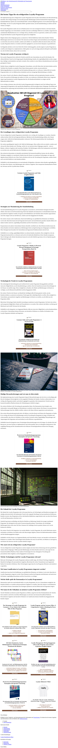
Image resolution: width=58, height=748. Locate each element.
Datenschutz (6, 743)
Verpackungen (36, 717)
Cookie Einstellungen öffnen (7, 737)
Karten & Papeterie (5, 6)
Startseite (3, 3)
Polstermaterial (6, 729)
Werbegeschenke (4, 8)
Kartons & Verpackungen (6, 7)
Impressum (5, 741)
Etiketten (5, 727)
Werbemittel (3, 10)
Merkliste (3, 2)
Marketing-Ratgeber (5, 5)
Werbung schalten (7, 744)
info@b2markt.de (7, 722)
